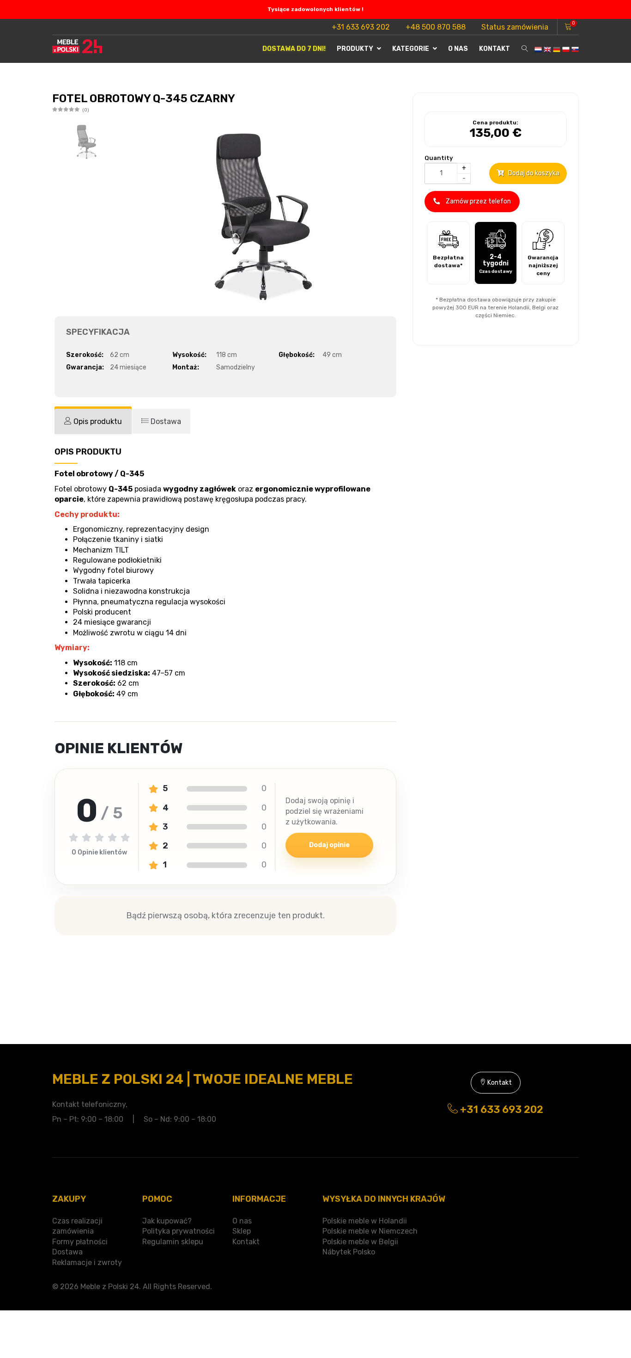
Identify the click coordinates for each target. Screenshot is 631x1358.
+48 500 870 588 (436, 27)
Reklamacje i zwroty (87, 1262)
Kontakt (494, 49)
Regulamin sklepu (172, 1241)
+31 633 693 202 (361, 27)
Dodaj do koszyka (533, 173)
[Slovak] (575, 48)
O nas (458, 49)
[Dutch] (538, 48)
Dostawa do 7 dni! (294, 49)
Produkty (356, 49)
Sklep (241, 1231)
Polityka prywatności (178, 1231)
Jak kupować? (167, 1221)
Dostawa (67, 1251)
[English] (547, 48)
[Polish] (566, 48)
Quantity (439, 157)
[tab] (93, 421)
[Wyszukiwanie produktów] (525, 49)
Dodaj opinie (329, 845)
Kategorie (411, 49)
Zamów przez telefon (477, 201)
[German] (556, 48)
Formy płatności (80, 1241)
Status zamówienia (514, 27)
